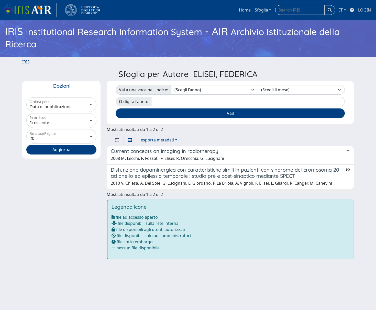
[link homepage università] (82, 10)
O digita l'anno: (133, 101)
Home (245, 10)
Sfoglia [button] (261, 10)
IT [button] (341, 10)
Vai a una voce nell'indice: (143, 90)
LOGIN (364, 10)
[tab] (117, 140)
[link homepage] (30, 10)
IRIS (26, 62)
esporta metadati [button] (157, 140)
